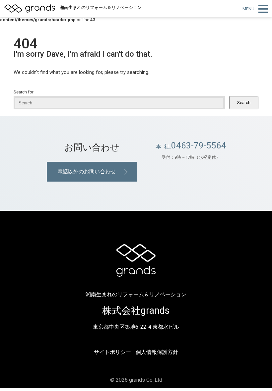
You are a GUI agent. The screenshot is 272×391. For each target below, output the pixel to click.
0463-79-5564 (198, 145)
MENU (248, 8)
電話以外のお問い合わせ (86, 171)
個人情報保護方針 (157, 352)
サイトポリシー (112, 352)
